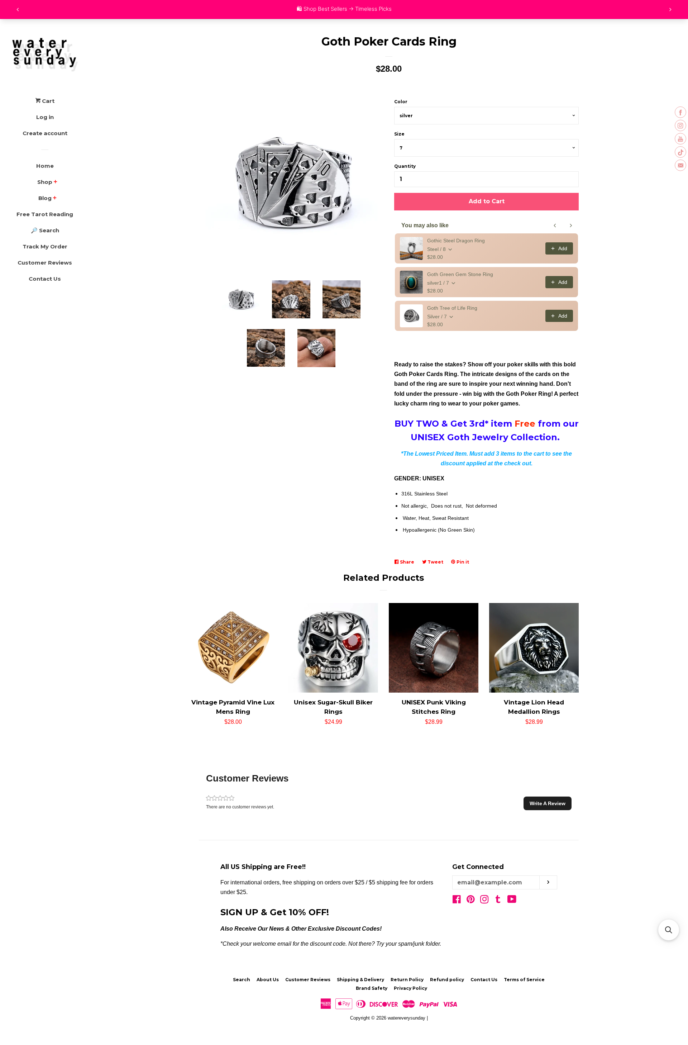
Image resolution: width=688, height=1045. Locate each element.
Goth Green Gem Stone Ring (460, 274)
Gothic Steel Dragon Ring (456, 240)
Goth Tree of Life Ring (452, 308)
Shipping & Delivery (360, 979)
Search (241, 979)
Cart (47, 101)
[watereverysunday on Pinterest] (470, 901)
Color (400, 101)
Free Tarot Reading (44, 214)
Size (399, 134)
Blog (45, 198)
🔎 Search (45, 230)
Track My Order (45, 246)
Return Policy (407, 979)
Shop (44, 182)
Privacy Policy (410, 988)
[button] (548, 803)
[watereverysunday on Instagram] (484, 901)
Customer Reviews (45, 262)
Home (45, 165)
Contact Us (45, 278)
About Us (268, 979)
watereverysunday (406, 1018)
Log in (45, 117)
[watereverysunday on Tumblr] (498, 901)
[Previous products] (555, 225)
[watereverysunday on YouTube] (511, 901)
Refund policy (447, 979)
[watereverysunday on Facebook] (456, 901)
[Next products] (571, 225)
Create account (45, 133)
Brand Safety (371, 988)
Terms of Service (524, 979)
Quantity (405, 166)
